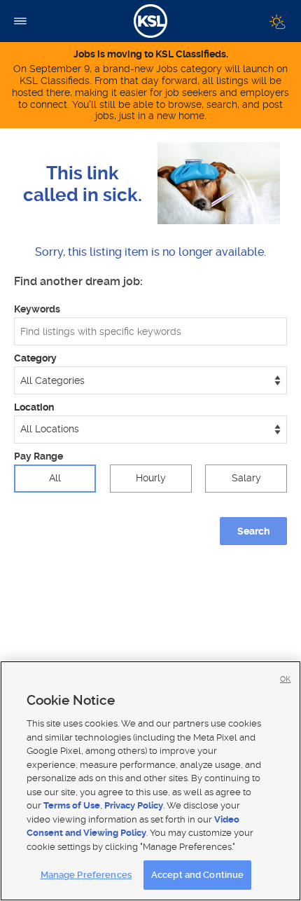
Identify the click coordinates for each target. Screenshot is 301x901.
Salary (246, 477)
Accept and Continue (197, 874)
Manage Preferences (86, 874)
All (55, 477)
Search (253, 531)
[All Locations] (150, 429)
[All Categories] (150, 380)
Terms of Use (71, 805)
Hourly (151, 477)
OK (285, 679)
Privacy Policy (133, 805)
